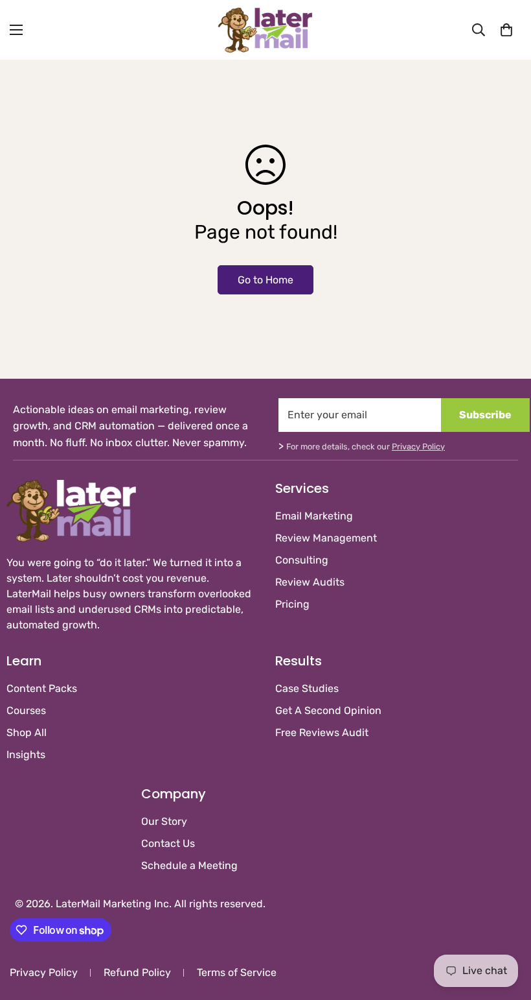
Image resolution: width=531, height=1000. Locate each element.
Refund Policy (137, 972)
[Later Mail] (265, 30)
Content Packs (41, 688)
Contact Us (168, 843)
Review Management (326, 538)
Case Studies (307, 688)
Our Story (164, 821)
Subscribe (485, 415)
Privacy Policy (418, 446)
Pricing (292, 604)
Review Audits (310, 582)
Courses (26, 710)
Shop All (26, 732)
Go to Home (265, 280)
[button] (506, 30)
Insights (25, 754)
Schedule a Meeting (189, 865)
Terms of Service (237, 972)
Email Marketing (314, 516)
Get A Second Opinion (328, 710)
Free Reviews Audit (321, 732)
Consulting (301, 560)
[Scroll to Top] (506, 929)
